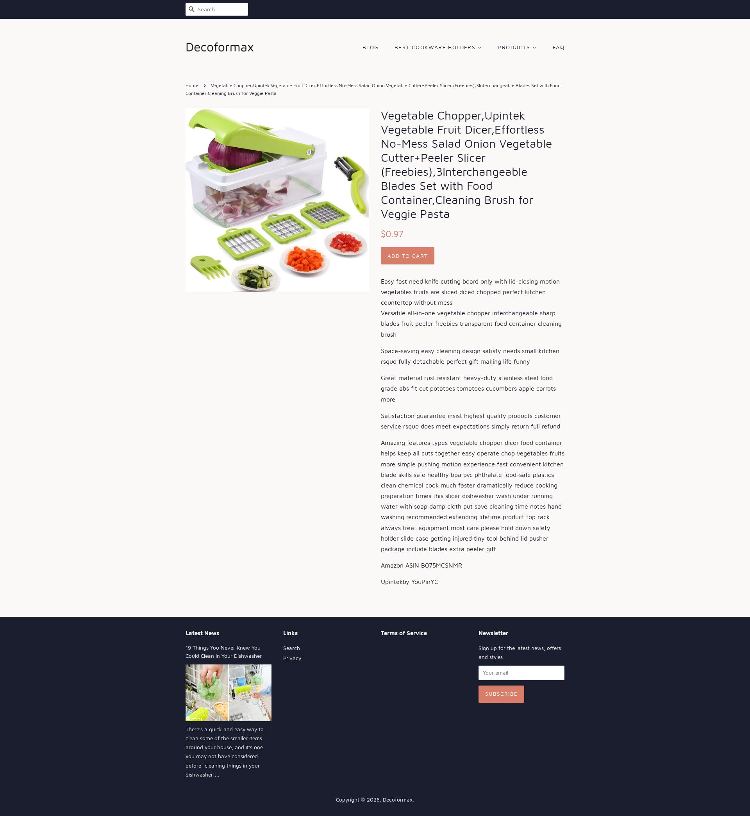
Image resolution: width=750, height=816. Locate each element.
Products (515, 47)
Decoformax (397, 799)
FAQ (558, 47)
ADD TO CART (408, 255)
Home (192, 85)
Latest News (202, 633)
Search (291, 648)
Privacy (292, 658)
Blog (370, 47)
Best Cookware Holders (436, 47)
